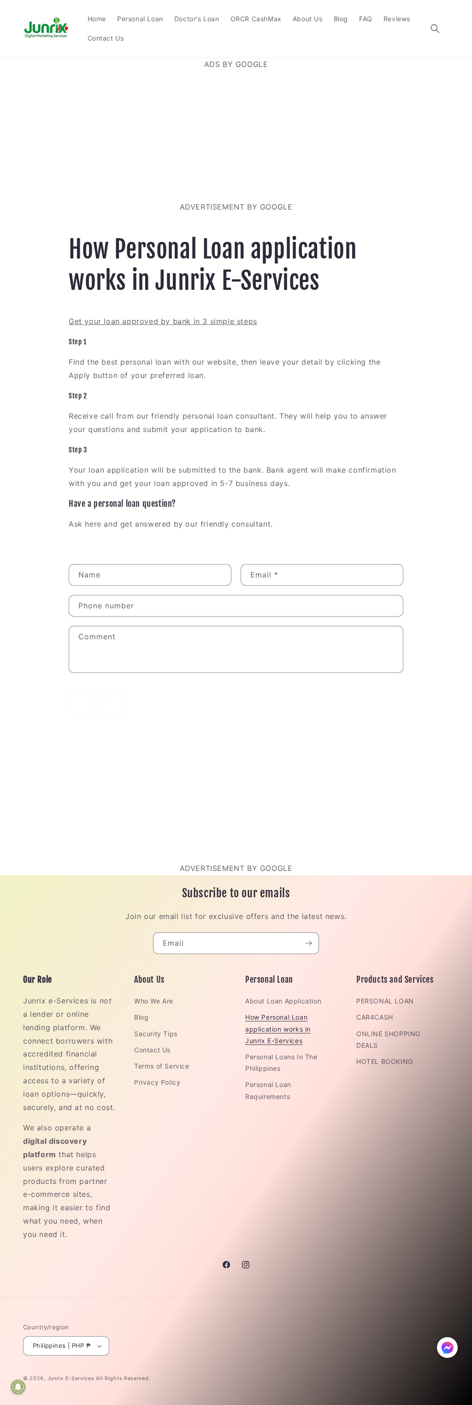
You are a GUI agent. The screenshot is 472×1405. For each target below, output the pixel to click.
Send (98, 703)
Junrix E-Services (70, 1378)
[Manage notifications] (18, 1387)
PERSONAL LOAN (385, 1001)
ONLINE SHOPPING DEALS (388, 1039)
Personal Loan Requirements (268, 1090)
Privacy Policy (157, 1082)
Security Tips (155, 1034)
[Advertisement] (236, 135)
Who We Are (153, 1001)
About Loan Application (283, 1001)
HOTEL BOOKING (384, 1061)
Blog (141, 1017)
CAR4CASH (374, 1017)
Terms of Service (161, 1066)
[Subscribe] (308, 943)
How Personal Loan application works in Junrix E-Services (278, 1028)
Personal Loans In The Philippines (281, 1062)
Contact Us (152, 1050)
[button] (435, 28)
